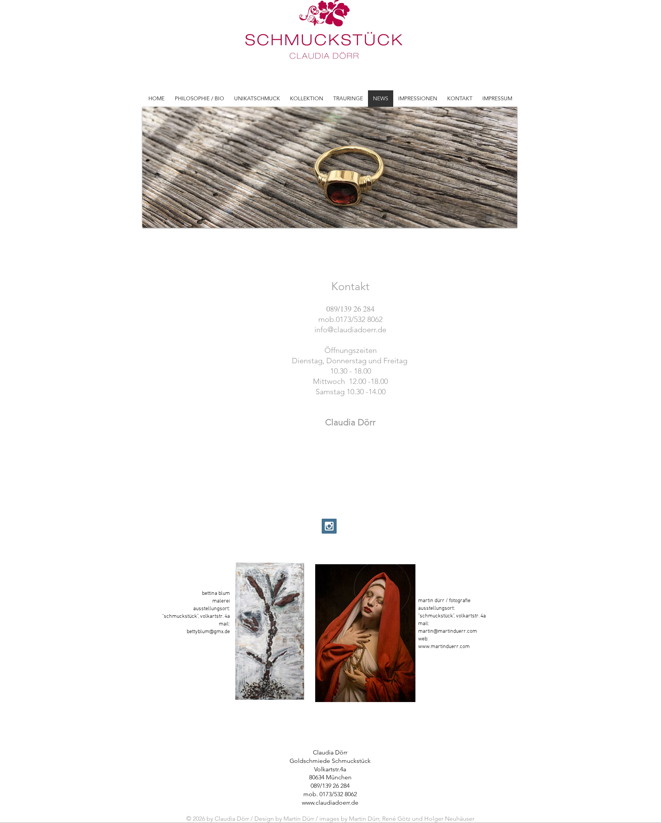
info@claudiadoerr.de (350, 329)
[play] (501, 221)
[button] (329, 167)
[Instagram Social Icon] (329, 526)
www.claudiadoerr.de (330, 802)
